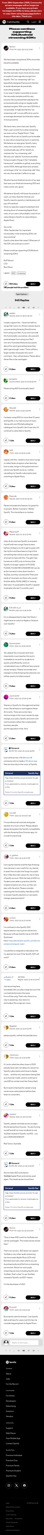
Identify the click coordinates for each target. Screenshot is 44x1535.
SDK (13, 273)
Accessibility (18, 1519)
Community (13, 22)
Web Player (11, 1433)
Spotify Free (11, 1475)
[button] (40, 48)
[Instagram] (9, 1485)
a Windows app (30, 761)
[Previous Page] (6, 307)
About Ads (9, 1519)
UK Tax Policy (10, 1526)
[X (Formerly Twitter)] (17, 1485)
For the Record (12, 1384)
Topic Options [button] (21, 294)
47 (28, 307)
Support (9, 1428)
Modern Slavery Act (12, 1522)
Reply (33, 284)
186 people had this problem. (16, 287)
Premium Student (13, 1470)
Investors (10, 1411)
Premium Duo (12, 1460)
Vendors (9, 1416)
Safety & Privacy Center (13, 1507)
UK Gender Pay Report (13, 1530)
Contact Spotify (12, 1443)
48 (33, 307)
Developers (11, 1401)
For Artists (10, 1395)
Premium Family (12, 1465)
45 (18, 307)
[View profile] (6, 48)
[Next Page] (38, 307)
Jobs (8, 1378)
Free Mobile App (13, 1438)
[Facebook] (24, 1485)
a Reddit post (24, 757)
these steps (28, 13)
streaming (21, 273)
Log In (33, 22)
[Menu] (40, 21)
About (8, 1373)
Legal (7, 1503)
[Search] (28, 22)
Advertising (11, 1406)
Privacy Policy (10, 1511)
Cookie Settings (11, 1515)
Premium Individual (14, 1455)
